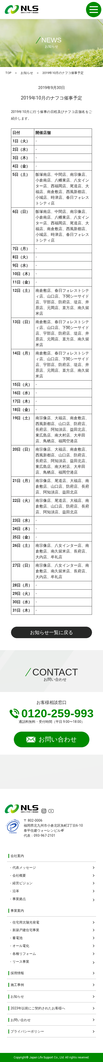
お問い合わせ (58, 739)
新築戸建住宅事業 (25, 930)
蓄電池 (17, 938)
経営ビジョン (22, 883)
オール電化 (20, 946)
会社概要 (19, 875)
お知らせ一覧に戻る (51, 632)
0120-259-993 (57, 713)
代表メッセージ (24, 867)
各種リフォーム (24, 954)
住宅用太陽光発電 (25, 922)
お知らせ (27, 73)
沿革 (15, 891)
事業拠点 (19, 899)
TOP (8, 73)
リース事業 (20, 961)
